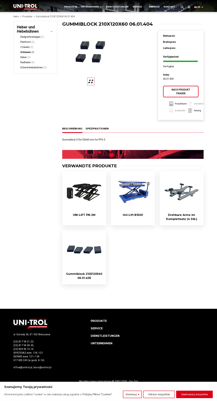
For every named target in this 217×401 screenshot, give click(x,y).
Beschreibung (72, 128)
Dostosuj (131, 394)
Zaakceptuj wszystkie (194, 394)
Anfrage (154, 6)
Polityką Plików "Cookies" (97, 394)
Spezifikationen (97, 128)
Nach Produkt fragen (181, 91)
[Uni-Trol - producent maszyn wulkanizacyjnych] (29, 7)
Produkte (70, 6)
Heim (16, 16)
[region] (108, 391)
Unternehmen (90, 6)
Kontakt (169, 6)
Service (137, 6)
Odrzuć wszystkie (159, 394)
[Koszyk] (189, 7)
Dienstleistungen (117, 6)
